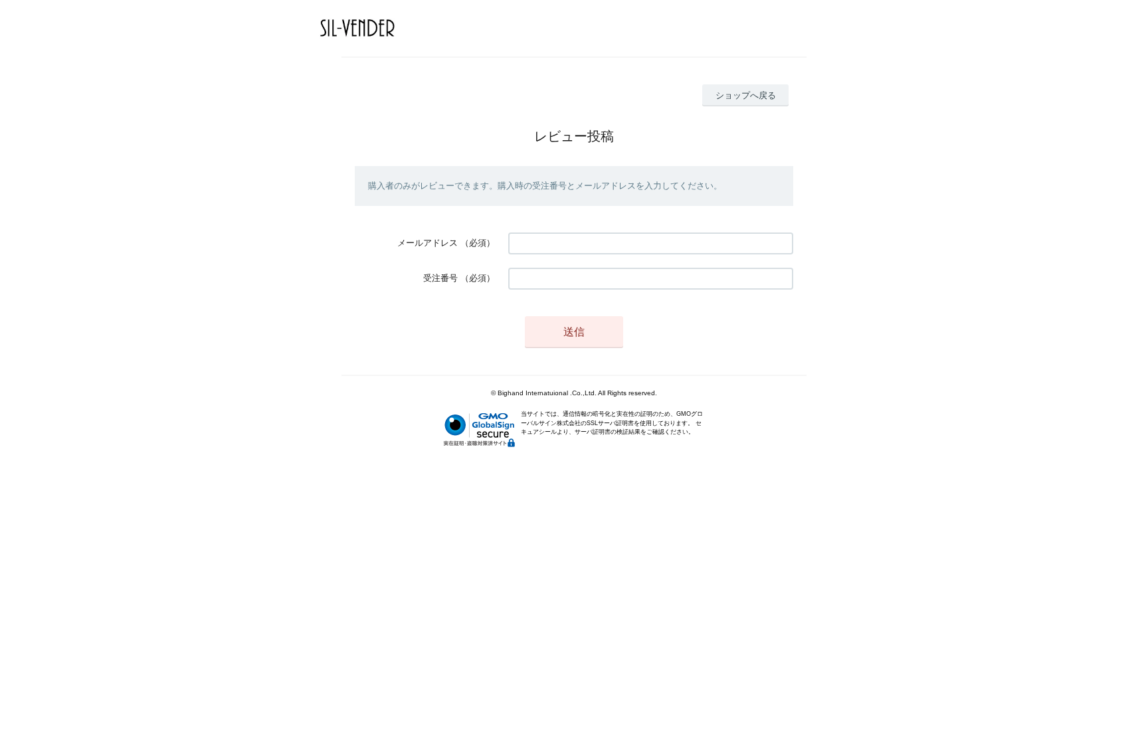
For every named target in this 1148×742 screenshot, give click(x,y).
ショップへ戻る (746, 95)
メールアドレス (427, 243)
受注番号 (440, 278)
